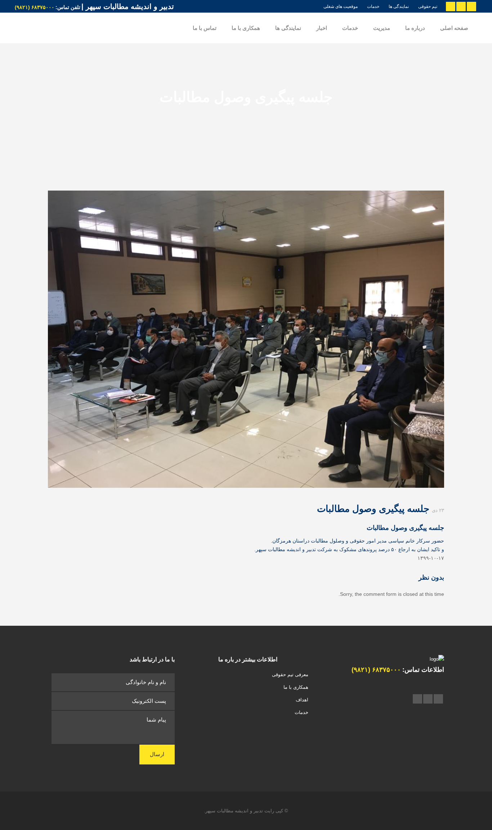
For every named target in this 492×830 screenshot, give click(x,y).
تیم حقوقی (427, 6)
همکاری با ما (295, 687)
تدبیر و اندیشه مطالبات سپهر (234, 810)
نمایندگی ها (399, 6)
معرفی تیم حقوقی (290, 674)
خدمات (373, 6)
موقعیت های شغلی (340, 6)
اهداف (302, 699)
